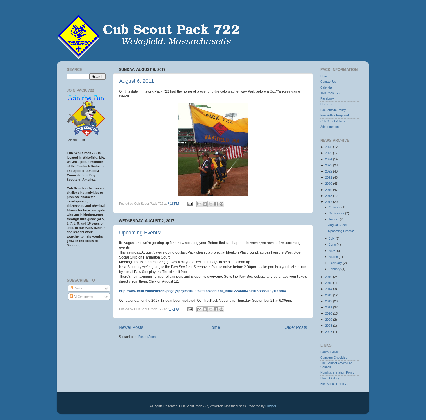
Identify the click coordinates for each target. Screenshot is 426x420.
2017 (329, 202)
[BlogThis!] (205, 204)
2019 (329, 189)
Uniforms (326, 104)
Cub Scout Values (332, 121)
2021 (329, 177)
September (337, 213)
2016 (329, 277)
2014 (329, 289)
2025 (329, 153)
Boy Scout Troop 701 (335, 383)
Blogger (270, 406)
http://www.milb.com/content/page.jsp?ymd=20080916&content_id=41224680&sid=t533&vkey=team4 (202, 291)
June (333, 244)
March (334, 257)
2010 (329, 313)
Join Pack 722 (330, 93)
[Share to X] (210, 204)
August (334, 219)
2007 (329, 331)
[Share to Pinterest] (221, 204)
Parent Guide (329, 352)
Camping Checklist (333, 357)
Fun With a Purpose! (334, 115)
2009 (329, 319)
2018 (329, 196)
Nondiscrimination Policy (337, 372)
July (332, 238)
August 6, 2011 (136, 81)
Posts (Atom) (147, 336)
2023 (329, 165)
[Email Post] (190, 203)
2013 (329, 295)
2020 (329, 183)
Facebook (327, 98)
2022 (329, 171)
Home (214, 327)
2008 (329, 325)
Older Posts (296, 327)
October (335, 207)
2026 (329, 147)
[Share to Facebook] (216, 204)
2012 (329, 301)
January (335, 269)
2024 (329, 159)
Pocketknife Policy (333, 110)
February (336, 263)
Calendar (326, 87)
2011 (329, 307)
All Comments (83, 296)
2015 (329, 283)
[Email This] (199, 204)
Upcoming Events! (140, 233)
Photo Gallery (329, 378)
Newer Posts (131, 327)
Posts (77, 288)
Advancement (330, 126)
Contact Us (328, 81)
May (332, 250)
